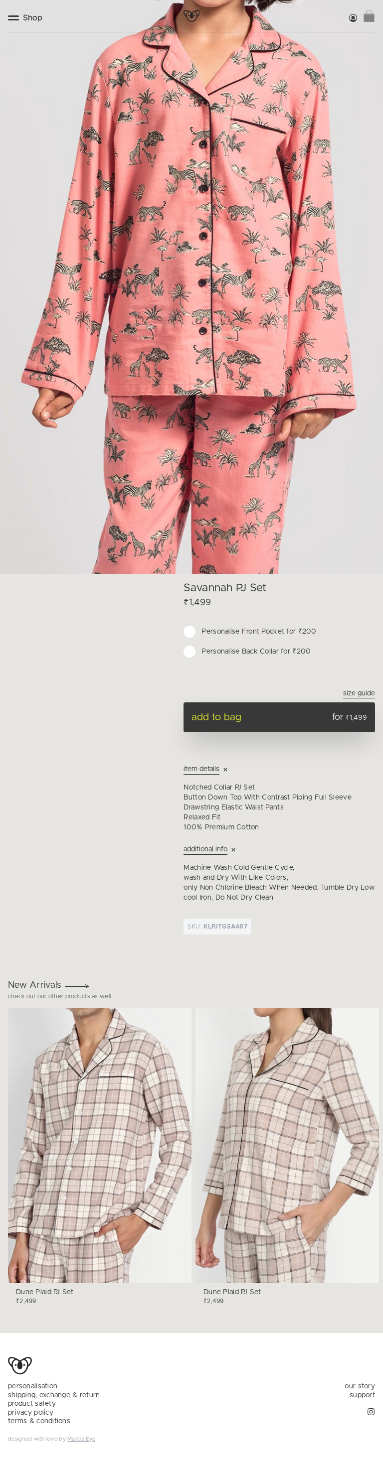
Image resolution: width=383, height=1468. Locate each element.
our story (360, 1386)
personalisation (32, 1386)
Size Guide (359, 693)
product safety (32, 1403)
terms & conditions (39, 1421)
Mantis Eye (81, 1439)
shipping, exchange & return (54, 1395)
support (362, 1395)
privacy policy (30, 1412)
